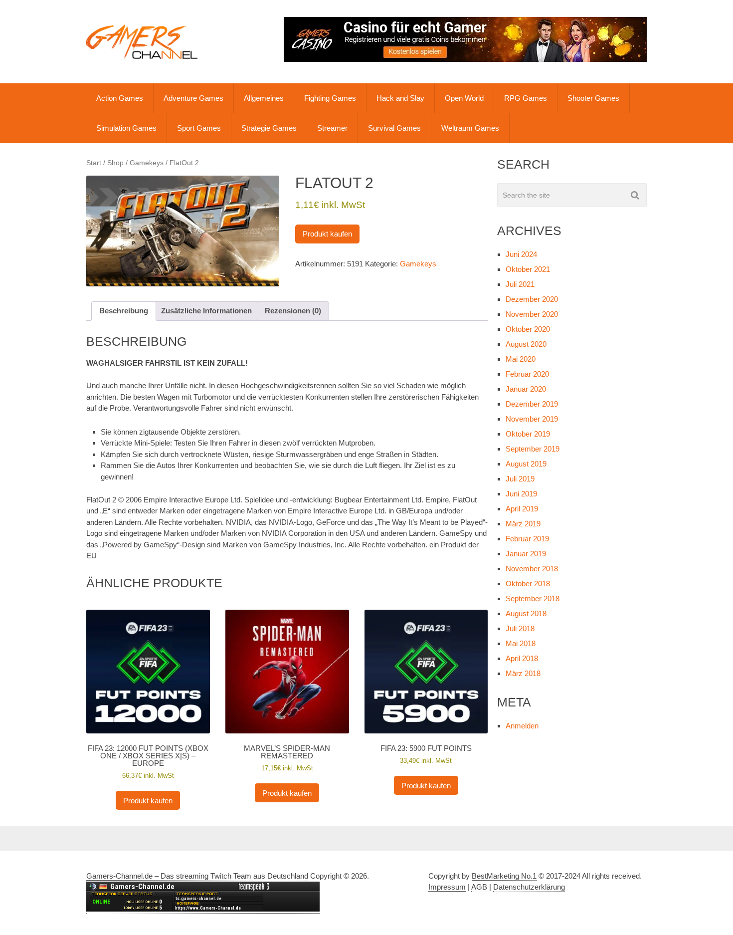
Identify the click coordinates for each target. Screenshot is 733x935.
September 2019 (532, 449)
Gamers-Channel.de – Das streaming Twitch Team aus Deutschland (197, 876)
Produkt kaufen (327, 234)
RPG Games (525, 98)
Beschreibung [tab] (123, 310)
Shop (115, 163)
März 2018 (523, 673)
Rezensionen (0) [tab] (293, 310)
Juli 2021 (520, 284)
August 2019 (526, 464)
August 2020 (526, 344)
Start (93, 163)
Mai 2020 (521, 359)
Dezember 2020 (532, 299)
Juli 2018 (520, 628)
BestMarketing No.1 (504, 876)
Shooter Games (593, 98)
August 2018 (526, 613)
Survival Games (394, 128)
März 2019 (523, 523)
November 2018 (532, 568)
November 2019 (532, 419)
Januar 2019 (526, 553)
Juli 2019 (520, 478)
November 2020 (532, 314)
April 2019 (522, 508)
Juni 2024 (521, 254)
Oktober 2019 (528, 434)
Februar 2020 (527, 374)
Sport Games (199, 128)
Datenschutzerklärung (529, 887)
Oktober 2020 (528, 329)
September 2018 (532, 598)
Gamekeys (147, 163)
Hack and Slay (400, 98)
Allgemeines (264, 98)
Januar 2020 (526, 389)
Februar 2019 (527, 538)
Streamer (332, 128)
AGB (479, 887)
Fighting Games (330, 98)
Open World (464, 98)
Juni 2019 (521, 493)
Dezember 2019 (532, 404)
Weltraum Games (470, 128)
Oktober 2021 (528, 269)
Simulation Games (126, 128)
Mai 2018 (521, 643)
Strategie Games (269, 128)
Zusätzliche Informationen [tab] (206, 310)
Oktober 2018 (528, 583)
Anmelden (522, 725)
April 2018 (522, 658)
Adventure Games (193, 98)
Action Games (119, 98)
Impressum (447, 887)
